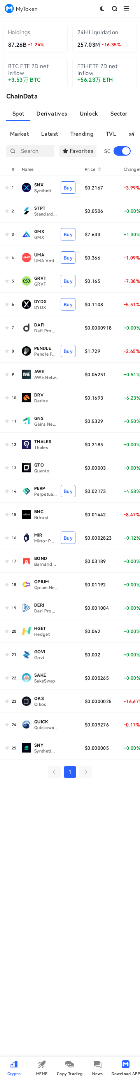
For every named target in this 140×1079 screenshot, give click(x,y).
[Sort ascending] (99, 168)
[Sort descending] (99, 170)
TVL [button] (111, 133)
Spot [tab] (18, 113)
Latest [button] (49, 133)
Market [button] (19, 133)
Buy (68, 187)
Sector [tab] (118, 113)
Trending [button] (81, 133)
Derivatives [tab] (52, 113)
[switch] (122, 151)
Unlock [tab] (89, 113)
